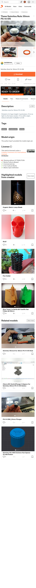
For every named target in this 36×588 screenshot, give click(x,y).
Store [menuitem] (14, 6)
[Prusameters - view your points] (25, 2)
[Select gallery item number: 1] (15, 203)
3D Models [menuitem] (8, 6)
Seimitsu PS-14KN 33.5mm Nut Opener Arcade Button (16, 453)
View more (31, 176)
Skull (4, 241)
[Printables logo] (2, 6)
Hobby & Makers (15, 12)
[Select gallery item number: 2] (16, 203)
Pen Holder (7, 276)
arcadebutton (13, 129)
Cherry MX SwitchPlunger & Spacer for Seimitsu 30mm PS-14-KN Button (16, 385)
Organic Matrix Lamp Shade (12, 207)
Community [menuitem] (27, 6)
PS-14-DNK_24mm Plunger (12, 419)
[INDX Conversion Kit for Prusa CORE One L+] (18, 90)
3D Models (5, 12)
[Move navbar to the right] (34, 6)
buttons (4, 129)
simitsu (22, 129)
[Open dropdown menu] (34, 16)
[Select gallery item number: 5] (20, 203)
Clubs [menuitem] (20, 6)
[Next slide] (33, 52)
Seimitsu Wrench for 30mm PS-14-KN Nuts (18, 350)
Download (18, 74)
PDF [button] (32, 106)
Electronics (24, 12)
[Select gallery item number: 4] (19, 203)
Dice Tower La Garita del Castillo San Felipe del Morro (16, 310)
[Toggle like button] (4, 210)
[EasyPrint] (21, 1)
